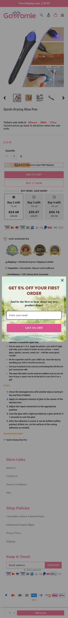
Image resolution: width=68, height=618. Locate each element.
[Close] (62, 280)
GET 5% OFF (34, 327)
